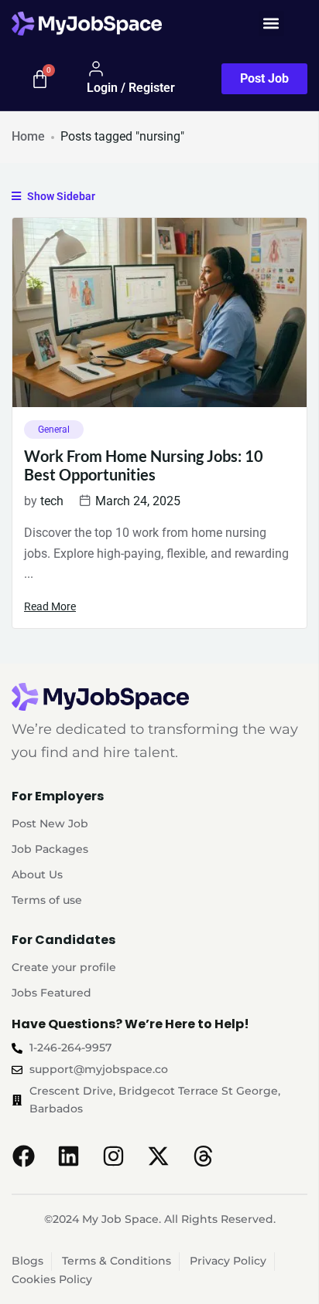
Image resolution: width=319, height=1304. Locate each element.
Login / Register (131, 87)
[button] (271, 23)
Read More (50, 606)
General (54, 429)
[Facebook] (23, 1155)
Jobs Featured (51, 993)
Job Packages (50, 849)
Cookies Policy (52, 1279)
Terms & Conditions (116, 1261)
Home (28, 136)
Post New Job (50, 823)
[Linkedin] (68, 1155)
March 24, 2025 (137, 501)
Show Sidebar (60, 196)
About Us (37, 874)
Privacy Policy (228, 1261)
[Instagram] (113, 1155)
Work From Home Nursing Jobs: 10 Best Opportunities (143, 465)
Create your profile (64, 967)
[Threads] (202, 1155)
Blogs (27, 1261)
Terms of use (47, 900)
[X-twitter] (157, 1155)
